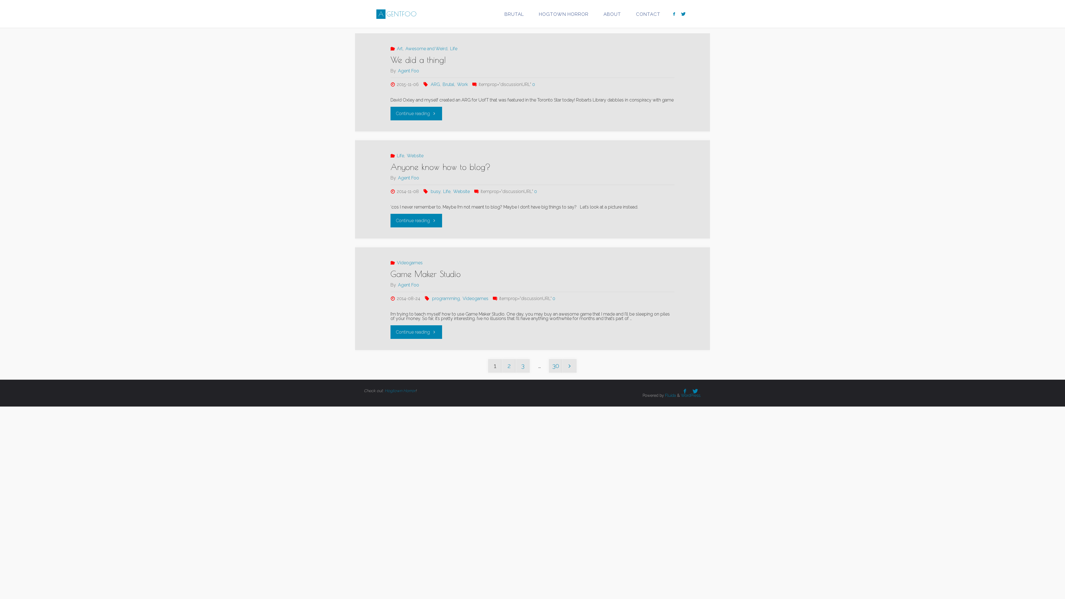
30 (555, 365)
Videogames (409, 262)
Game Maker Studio (425, 274)
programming (446, 298)
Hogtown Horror (400, 390)
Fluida (670, 395)
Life (453, 48)
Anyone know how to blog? (440, 167)
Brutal (448, 84)
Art (399, 48)
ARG (435, 84)
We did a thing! (418, 60)
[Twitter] (683, 14)
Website (415, 155)
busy (435, 191)
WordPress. (691, 395)
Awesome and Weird (426, 48)
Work (462, 84)
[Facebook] (674, 14)
